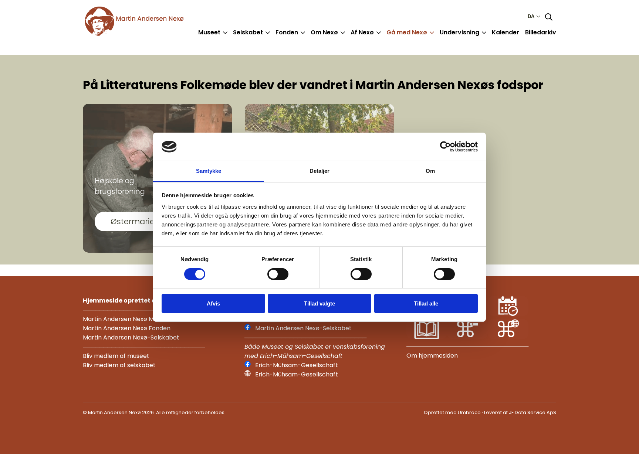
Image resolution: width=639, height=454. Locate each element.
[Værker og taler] (426, 337)
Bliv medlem (257, 38)
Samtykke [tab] (209, 171)
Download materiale (477, 38)
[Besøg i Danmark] (467, 337)
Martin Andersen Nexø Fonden (126, 328)
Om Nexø (324, 32)
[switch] (277, 274)
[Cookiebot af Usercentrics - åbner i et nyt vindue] (445, 146)
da (531, 16)
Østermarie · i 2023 (147, 221)
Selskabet (248, 32)
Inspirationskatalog (422, 38)
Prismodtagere (304, 38)
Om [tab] (430, 171)
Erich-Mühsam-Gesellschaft (296, 365)
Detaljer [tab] (320, 171)
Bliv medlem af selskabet (119, 365)
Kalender (505, 32)
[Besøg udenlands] (508, 337)
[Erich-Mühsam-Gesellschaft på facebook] (247, 365)
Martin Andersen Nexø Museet (126, 319)
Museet (209, 32)
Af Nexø (362, 32)
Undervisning (459, 32)
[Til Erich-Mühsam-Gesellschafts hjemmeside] (247, 374)
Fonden (286, 32)
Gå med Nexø (406, 32)
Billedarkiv (540, 32)
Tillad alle (426, 303)
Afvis (213, 303)
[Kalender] (508, 314)
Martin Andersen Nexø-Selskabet (131, 337)
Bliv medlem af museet (116, 356)
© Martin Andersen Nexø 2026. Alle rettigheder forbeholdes (153, 412)
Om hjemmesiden (432, 355)
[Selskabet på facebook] (247, 328)
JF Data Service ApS (532, 412)
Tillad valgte (319, 303)
